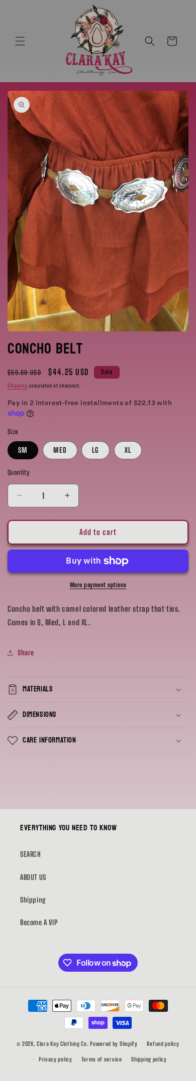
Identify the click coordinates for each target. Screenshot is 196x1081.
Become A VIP (38, 922)
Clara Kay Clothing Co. (62, 1043)
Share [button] (26, 652)
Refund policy (163, 1043)
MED (60, 450)
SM (23, 450)
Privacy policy (55, 1059)
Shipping (18, 386)
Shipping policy (149, 1059)
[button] (20, 41)
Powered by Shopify (114, 1043)
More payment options (98, 585)
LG (95, 450)
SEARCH (30, 854)
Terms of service (101, 1059)
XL (128, 450)
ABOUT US (33, 877)
